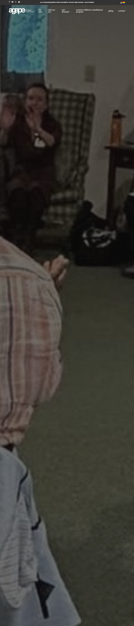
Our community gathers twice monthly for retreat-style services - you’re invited (67, 2)
